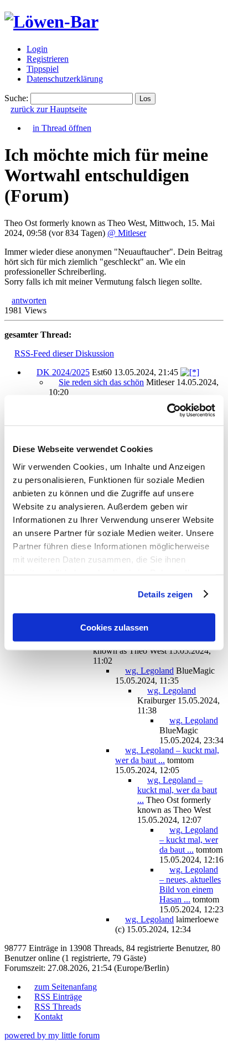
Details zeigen (165, 593)
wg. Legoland (149, 670)
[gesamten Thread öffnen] (189, 372)
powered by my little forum (52, 1035)
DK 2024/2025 (63, 372)
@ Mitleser (126, 233)
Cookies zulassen (114, 627)
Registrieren (48, 59)
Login (37, 49)
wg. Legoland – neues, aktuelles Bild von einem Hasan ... (190, 884)
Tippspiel (43, 68)
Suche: (16, 98)
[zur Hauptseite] (51, 21)
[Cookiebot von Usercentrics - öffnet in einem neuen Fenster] (166, 410)
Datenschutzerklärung (65, 78)
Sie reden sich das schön (101, 382)
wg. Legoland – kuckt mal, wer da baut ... (177, 790)
